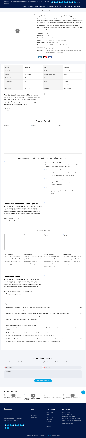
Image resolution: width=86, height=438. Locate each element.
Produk (11, 10)
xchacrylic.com (43, 435)
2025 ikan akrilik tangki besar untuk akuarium (53, 397)
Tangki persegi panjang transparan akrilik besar (71, 398)
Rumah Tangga (49, 412)
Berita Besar (48, 421)
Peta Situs (49, 435)
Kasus (47, 424)
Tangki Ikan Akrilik (18, 10)
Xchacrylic (6, 10)
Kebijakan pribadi (56, 435)
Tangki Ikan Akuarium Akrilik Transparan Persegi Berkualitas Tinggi (37, 10)
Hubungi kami (49, 426)
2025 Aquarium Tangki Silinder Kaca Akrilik (12, 397)
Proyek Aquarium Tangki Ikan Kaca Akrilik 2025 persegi (32, 399)
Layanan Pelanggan (50, 417)
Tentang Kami (49, 419)
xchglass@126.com (71, 416)
